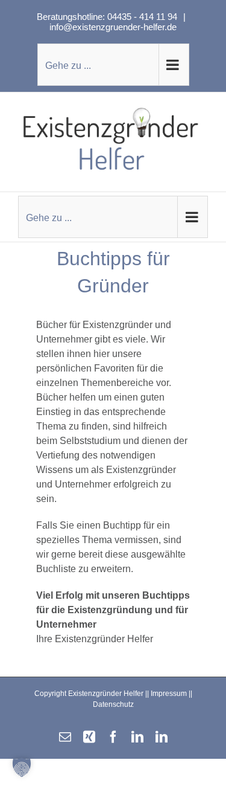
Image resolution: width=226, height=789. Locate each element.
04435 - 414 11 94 (143, 16)
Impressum (169, 693)
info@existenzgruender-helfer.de (113, 27)
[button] (21, 767)
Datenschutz (113, 704)
